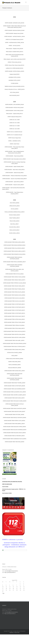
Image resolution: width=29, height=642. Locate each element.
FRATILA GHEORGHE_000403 (15, 364)
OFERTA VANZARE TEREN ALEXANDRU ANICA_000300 (14, 392)
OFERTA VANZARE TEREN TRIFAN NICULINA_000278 (14, 331)
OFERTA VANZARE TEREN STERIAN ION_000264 (14, 325)
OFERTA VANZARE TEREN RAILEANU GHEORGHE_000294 (14, 429)
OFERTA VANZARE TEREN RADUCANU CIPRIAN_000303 (14, 426)
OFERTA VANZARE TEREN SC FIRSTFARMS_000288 (14, 385)
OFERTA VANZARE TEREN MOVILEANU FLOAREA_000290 (14, 401)
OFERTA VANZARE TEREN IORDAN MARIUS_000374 (14, 280)
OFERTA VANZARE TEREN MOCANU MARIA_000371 (14, 286)
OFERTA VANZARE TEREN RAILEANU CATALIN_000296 (14, 432)
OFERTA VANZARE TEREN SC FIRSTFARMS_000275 (14, 310)
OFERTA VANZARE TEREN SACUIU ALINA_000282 (14, 298)
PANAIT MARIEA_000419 (14, 218)
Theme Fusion (16, 632)
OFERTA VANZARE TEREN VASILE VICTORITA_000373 (14, 346)
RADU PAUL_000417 (14, 224)
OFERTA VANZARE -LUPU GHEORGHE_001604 (14, 104)
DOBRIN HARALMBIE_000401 (14, 361)
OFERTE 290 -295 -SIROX (14, 122)
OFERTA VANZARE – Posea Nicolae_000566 (14, 156)
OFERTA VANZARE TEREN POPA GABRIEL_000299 (14, 423)
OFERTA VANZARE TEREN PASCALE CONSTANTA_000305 (14, 417)
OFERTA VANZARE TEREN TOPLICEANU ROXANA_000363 (14, 343)
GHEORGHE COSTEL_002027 (14, 80)
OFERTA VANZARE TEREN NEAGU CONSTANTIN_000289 (14, 408)
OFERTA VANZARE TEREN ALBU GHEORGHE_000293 (14, 388)
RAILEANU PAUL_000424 (14, 227)
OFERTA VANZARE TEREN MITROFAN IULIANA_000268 (14, 283)
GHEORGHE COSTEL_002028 (14, 77)
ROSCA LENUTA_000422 (14, 230)
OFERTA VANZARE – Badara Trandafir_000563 (14, 166)
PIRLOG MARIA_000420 (14, 221)
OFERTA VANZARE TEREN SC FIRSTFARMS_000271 (14, 304)
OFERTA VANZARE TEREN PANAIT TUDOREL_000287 (14, 382)
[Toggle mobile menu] (26, 2)
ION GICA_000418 (14, 209)
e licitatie (7, 493)
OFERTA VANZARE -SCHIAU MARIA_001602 (14, 110)
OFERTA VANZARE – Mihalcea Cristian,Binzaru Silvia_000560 (14, 175)
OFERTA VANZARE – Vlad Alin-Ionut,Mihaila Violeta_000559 (14, 178)
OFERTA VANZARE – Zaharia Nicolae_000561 (15, 172)
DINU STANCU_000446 (14, 202)
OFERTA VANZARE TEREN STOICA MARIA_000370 (14, 328)
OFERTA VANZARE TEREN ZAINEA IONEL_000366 (14, 349)
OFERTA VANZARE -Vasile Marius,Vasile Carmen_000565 (14, 159)
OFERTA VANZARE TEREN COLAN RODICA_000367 (14, 248)
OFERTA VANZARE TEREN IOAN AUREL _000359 (14, 340)
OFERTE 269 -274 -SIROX (14, 125)
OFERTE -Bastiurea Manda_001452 (14, 116)
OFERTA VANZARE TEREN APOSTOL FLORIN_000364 (14, 337)
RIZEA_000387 (15, 355)
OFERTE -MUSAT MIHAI (14, 144)
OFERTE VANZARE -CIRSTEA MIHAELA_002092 (14, 71)
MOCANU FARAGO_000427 (14, 215)
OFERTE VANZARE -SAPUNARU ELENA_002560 (14, 23)
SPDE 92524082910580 (7, 484)
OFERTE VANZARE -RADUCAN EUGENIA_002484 (14, 30)
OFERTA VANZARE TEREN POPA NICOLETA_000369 (14, 292)
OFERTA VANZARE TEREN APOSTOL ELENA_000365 (14, 334)
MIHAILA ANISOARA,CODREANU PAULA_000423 (14, 212)
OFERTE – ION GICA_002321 (14, 45)
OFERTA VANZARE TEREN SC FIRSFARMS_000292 (14, 435)
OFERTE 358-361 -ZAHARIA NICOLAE (14, 131)
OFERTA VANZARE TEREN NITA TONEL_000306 (14, 414)
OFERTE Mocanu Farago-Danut (14, 137)
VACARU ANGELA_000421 (14, 233)
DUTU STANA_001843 (14, 92)
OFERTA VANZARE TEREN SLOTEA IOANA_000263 (14, 319)
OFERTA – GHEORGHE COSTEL (14, 140)
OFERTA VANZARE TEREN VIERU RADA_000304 (14, 441)
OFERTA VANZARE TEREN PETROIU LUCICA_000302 (14, 420)
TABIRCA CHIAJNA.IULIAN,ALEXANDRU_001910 (14, 86)
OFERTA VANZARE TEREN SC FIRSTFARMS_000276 (14, 313)
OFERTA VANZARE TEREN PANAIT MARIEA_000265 (14, 289)
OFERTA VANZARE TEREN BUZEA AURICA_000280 (14, 242)
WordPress (11, 632)
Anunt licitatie (5, 486)
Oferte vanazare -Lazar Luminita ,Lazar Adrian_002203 (14, 59)
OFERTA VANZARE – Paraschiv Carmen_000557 (14, 184)
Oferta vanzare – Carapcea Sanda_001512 (14, 113)
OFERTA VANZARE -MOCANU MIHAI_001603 (14, 107)
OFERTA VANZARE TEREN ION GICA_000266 (14, 274)
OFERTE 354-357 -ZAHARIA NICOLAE (14, 134)
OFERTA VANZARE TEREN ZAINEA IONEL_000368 (14, 370)
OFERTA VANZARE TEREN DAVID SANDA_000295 (14, 398)
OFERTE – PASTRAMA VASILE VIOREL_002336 (14, 42)
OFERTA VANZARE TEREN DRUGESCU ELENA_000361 (14, 254)
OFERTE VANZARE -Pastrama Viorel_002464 (14, 33)
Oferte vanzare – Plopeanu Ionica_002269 (14, 48)
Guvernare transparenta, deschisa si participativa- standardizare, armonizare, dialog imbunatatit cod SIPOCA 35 (14, 545)
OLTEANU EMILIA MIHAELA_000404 (14, 352)
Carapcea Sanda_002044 (14, 74)
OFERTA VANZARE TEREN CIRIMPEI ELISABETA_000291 (14, 395)
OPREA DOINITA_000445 (14, 205)
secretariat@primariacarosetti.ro (11, 571)
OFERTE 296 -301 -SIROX (14, 119)
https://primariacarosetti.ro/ (10, 572)
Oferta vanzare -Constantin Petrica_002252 (14, 51)
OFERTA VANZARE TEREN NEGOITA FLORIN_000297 (14, 411)
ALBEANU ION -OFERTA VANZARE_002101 (14, 68)
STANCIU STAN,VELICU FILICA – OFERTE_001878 (14, 89)
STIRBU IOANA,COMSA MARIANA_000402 (14, 358)
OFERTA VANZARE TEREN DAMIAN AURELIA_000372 (14, 251)
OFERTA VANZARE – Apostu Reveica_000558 (14, 181)
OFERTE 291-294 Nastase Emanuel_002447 (14, 39)
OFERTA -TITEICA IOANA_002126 (14, 62)
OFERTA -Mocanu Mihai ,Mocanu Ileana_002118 (14, 65)
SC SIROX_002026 (14, 83)
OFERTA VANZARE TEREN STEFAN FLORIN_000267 (14, 322)
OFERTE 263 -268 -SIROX (14, 128)
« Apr (3, 593)
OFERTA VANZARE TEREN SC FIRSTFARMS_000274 (14, 307)
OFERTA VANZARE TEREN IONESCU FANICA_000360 (14, 277)
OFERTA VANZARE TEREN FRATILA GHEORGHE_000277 (14, 261)
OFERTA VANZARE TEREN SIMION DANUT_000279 (14, 316)
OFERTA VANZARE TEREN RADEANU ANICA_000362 (14, 295)
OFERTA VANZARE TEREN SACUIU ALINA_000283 (14, 301)
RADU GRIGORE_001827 (15, 95)
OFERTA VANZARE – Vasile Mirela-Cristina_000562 (14, 169)
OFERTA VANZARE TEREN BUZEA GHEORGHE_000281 (14, 245)
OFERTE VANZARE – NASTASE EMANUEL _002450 (14, 36)
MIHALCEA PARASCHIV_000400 (14, 367)
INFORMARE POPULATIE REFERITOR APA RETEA (12, 481)
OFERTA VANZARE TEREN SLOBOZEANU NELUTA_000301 (14, 438)
